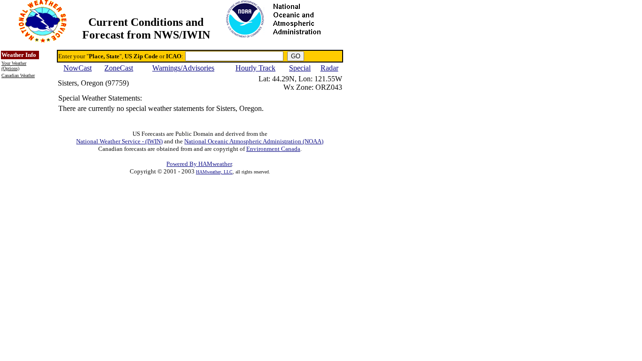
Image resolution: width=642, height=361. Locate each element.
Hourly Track (255, 68)
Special (300, 68)
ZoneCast (118, 68)
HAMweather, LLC (214, 171)
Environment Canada (273, 148)
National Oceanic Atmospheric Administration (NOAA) (253, 141)
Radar (329, 68)
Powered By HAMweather (199, 163)
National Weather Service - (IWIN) (119, 141)
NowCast (77, 68)
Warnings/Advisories (183, 68)
